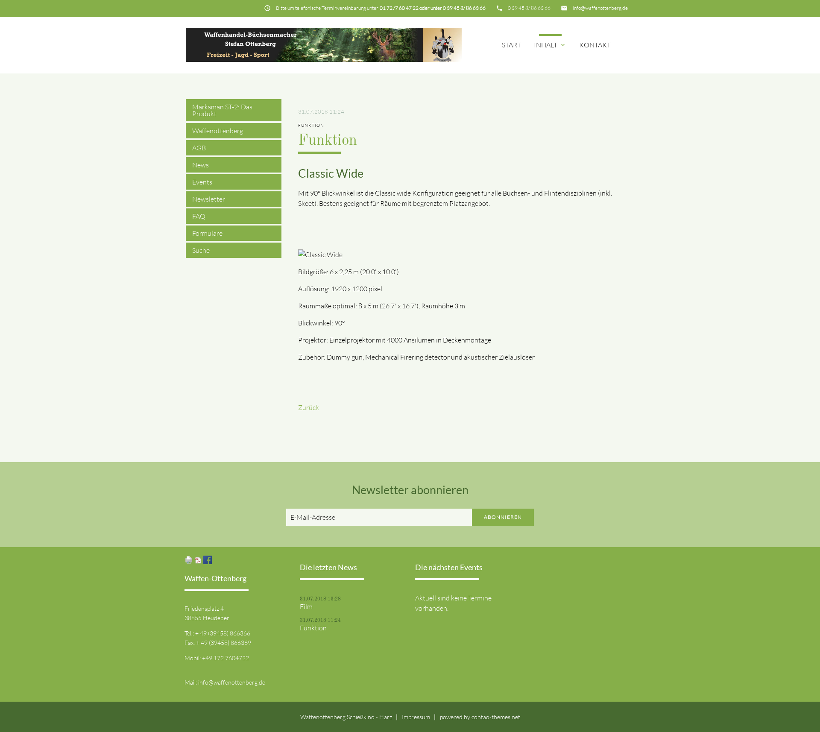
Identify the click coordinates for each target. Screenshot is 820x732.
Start (511, 45)
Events (202, 182)
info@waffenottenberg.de (600, 8)
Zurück (308, 407)
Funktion (313, 627)
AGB (199, 147)
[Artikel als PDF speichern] (198, 561)
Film (306, 606)
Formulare (207, 233)
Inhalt (550, 45)
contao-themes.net (496, 716)
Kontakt (595, 45)
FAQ (198, 216)
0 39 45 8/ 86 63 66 (529, 8)
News (200, 165)
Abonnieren (503, 517)
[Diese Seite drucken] (188, 561)
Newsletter (208, 199)
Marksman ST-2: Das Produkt (222, 110)
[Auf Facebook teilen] (207, 561)
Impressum (416, 716)
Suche (201, 250)
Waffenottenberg (217, 130)
